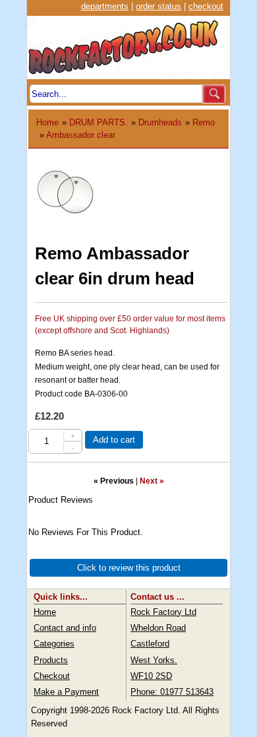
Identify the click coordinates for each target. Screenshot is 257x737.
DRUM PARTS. (98, 122)
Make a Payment (66, 692)
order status (158, 6)
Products (51, 660)
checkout (205, 6)
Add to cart (114, 440)
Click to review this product (129, 568)
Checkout (52, 676)
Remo (203, 122)
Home (47, 122)
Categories (54, 644)
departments (104, 6)
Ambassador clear (80, 135)
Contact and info (65, 628)
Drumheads (160, 122)
